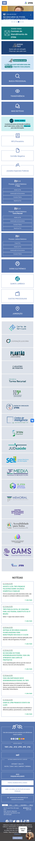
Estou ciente (17, 838)
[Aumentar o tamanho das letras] (11, 739)
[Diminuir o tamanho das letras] (13, 739)
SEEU (16, 766)
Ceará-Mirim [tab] (24, 805)
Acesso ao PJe (17, 246)
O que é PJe (17, 243)
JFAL (11, 747)
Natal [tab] (5, 805)
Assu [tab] (10, 805)
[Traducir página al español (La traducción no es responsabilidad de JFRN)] (23, 739)
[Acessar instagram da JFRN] (10, 822)
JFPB (20, 747)
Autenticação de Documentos (17, 193)
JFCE (15, 747)
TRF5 (6, 747)
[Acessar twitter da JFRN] (14, 822)
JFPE (24, 747)
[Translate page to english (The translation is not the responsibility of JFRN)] (21, 739)
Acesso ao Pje (17, 190)
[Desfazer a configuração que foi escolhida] (17, 739)
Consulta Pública (17, 197)
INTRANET (14, 764)
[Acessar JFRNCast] (21, 822)
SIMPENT (21, 766)
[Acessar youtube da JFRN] (18, 822)
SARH (11, 766)
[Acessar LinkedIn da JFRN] (27, 822)
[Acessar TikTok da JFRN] (24, 822)
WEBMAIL (28, 766)
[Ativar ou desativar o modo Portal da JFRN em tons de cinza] (15, 739)
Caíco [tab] (16, 805)
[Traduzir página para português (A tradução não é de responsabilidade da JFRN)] (19, 739)
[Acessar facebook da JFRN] (7, 822)
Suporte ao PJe (17, 200)
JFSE (29, 747)
